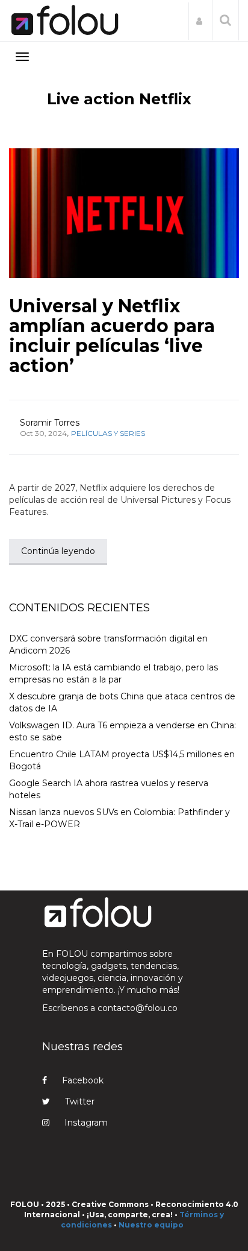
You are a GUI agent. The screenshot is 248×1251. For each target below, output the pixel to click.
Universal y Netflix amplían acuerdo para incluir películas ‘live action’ (112, 336)
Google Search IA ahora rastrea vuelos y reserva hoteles (108, 789)
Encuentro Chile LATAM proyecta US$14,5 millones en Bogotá (122, 760)
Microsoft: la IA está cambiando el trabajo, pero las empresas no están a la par (113, 673)
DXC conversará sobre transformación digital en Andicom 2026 (108, 644)
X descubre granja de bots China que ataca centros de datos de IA (122, 702)
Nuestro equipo (151, 1224)
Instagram (86, 1122)
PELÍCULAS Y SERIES (108, 433)
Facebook (83, 1080)
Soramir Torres (49, 422)
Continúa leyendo (58, 551)
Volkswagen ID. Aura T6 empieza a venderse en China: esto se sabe (122, 731)
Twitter (80, 1101)
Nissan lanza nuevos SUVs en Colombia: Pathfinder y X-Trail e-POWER (119, 818)
